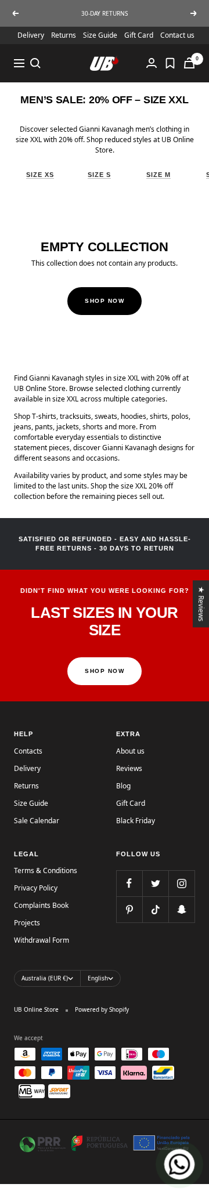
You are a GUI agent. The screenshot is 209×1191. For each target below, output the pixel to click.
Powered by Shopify (102, 1009)
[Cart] (189, 62)
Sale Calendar (36, 821)
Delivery (30, 35)
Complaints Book (41, 905)
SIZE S (99, 174)
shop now (104, 671)
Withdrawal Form (41, 940)
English (98, 978)
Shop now (104, 301)
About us (130, 751)
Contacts (28, 751)
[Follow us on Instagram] (181, 883)
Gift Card (138, 35)
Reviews (129, 768)
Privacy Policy (35, 888)
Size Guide (100, 35)
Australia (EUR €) (44, 978)
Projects (27, 923)
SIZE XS (40, 174)
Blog (123, 786)
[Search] (35, 63)
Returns (63, 35)
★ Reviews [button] (202, 603)
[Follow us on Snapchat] (181, 909)
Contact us (177, 35)
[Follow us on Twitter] (155, 883)
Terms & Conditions (45, 870)
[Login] (151, 63)
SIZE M (158, 174)
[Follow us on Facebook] (129, 883)
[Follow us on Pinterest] (129, 909)
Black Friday (135, 821)
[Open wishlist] (170, 63)
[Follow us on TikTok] (155, 909)
